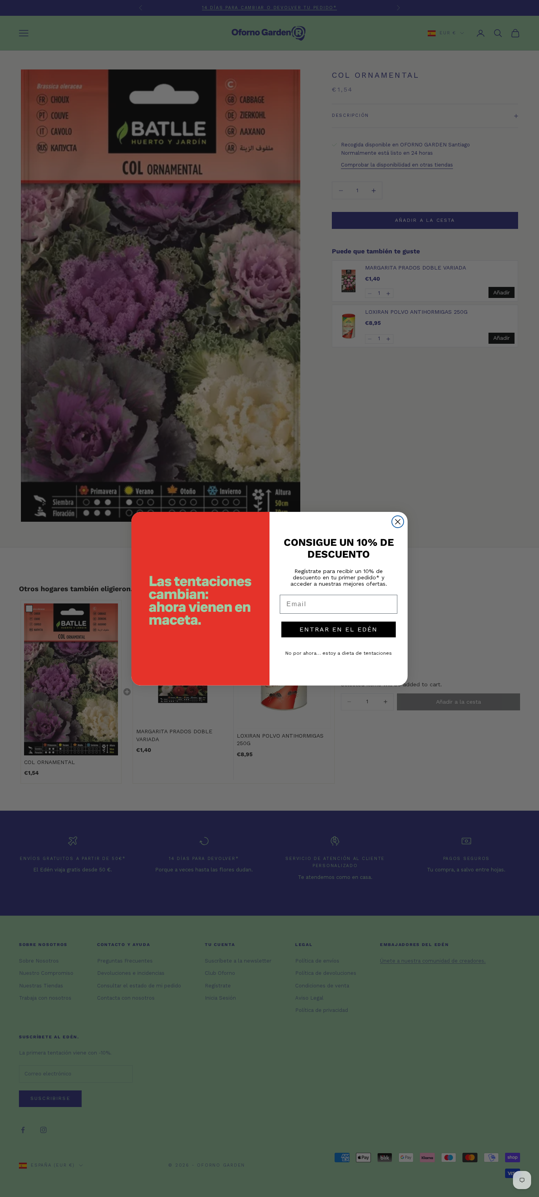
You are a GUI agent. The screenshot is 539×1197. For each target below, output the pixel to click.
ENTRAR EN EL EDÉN (338, 629)
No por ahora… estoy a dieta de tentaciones (338, 653)
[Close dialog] (398, 522)
